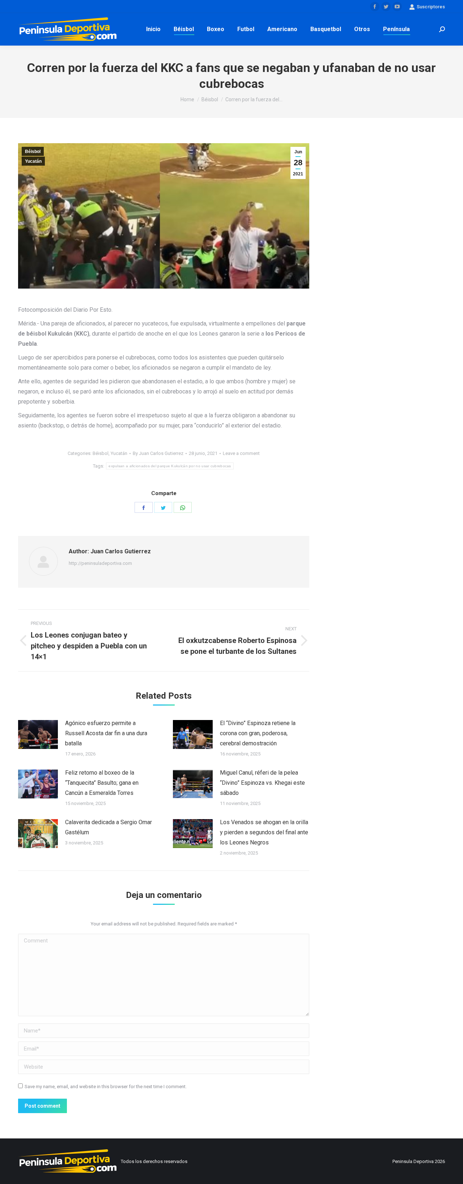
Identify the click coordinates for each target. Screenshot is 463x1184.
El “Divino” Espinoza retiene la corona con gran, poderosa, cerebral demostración (258, 733)
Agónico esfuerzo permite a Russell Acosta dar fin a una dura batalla (106, 733)
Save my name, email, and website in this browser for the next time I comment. (106, 1086)
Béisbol (33, 151)
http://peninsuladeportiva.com (100, 563)
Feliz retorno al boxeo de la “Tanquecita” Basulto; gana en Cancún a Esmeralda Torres (102, 782)
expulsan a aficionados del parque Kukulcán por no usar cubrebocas (170, 466)
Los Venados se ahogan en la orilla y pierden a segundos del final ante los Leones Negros (264, 832)
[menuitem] (153, 29)
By (158, 453)
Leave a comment (241, 453)
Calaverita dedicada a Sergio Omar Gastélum (108, 827)
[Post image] (38, 734)
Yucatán (33, 161)
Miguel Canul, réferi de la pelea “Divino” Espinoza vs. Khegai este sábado (262, 782)
